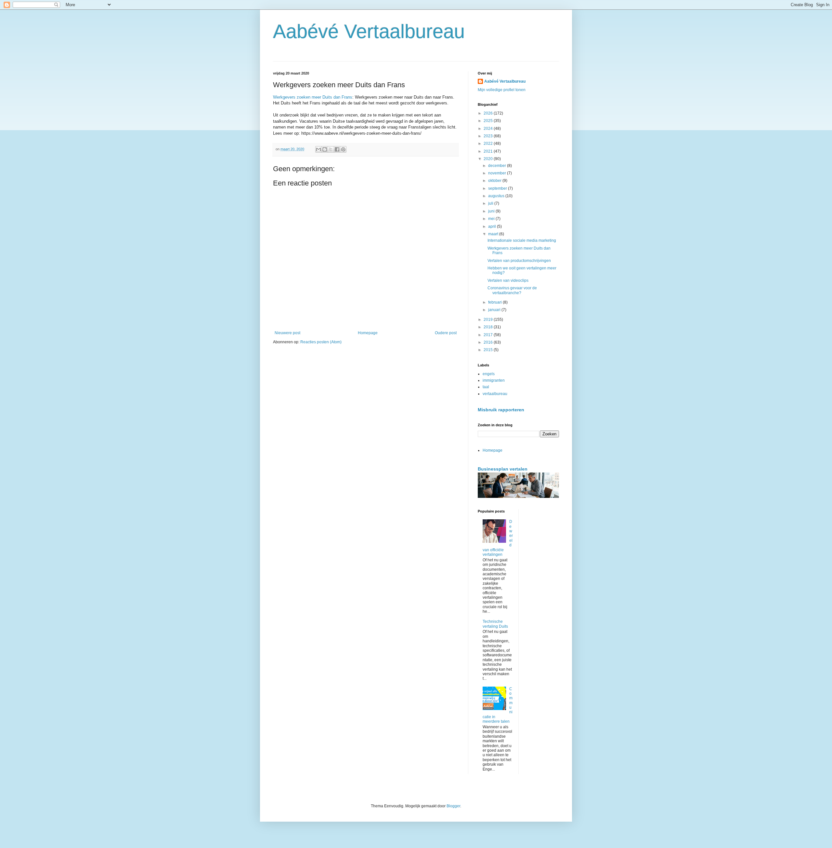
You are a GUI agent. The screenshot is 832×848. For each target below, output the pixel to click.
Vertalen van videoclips (508, 280)
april (492, 226)
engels (489, 374)
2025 (489, 120)
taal (486, 387)
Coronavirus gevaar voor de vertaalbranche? (512, 290)
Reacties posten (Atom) (321, 342)
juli (491, 203)
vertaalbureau (495, 393)
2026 (489, 113)
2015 (489, 350)
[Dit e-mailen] (318, 149)
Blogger (453, 806)
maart (493, 234)
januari (494, 310)
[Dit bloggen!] (324, 149)
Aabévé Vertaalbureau (369, 31)
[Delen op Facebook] (337, 149)
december (497, 165)
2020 (489, 159)
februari (495, 302)
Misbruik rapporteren (501, 409)
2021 (489, 151)
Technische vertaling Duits (495, 623)
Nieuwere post (287, 333)
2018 (489, 327)
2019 (489, 319)
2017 (489, 335)
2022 (489, 143)
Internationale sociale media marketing (522, 240)
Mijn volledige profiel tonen (502, 90)
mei (492, 218)
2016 (489, 342)
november (497, 173)
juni (492, 211)
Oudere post (446, 333)
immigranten (494, 380)
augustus (496, 196)
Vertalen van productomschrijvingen (519, 260)
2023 (489, 136)
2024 (489, 128)
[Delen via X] (331, 149)
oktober (495, 180)
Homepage (368, 333)
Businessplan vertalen (502, 469)
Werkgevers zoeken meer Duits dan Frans (312, 97)
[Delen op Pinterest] (343, 149)
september (498, 188)
